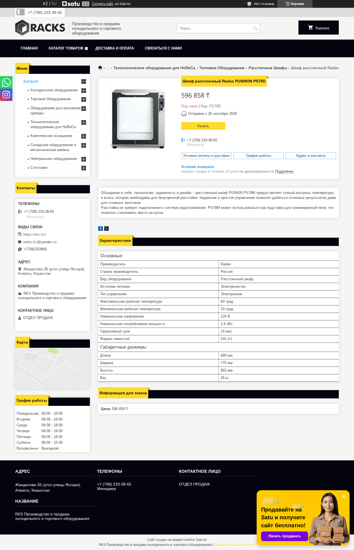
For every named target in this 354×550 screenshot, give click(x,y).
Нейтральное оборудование (53, 159)
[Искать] (255, 28)
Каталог (31, 81)
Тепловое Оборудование (221, 68)
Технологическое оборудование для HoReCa (154, 68)
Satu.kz (201, 540)
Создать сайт (102, 4)
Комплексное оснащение (51, 136)
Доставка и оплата (114, 48)
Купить (203, 126)
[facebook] (100, 229)
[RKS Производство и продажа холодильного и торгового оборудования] (40, 28)
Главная (29, 48)
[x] (106, 229)
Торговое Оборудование (50, 99)
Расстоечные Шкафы (268, 68)
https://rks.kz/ (35, 234)
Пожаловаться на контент (234, 545)
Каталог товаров (66, 48)
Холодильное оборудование (54, 90)
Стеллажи (38, 167)
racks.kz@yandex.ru (39, 242)
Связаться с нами (163, 48)
